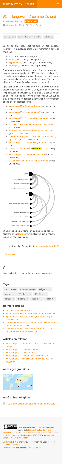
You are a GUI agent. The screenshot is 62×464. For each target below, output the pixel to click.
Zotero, (12, 59)
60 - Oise (39, 293)
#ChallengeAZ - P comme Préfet (24, 106)
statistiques (48, 37)
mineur (8, 298)
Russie (48, 298)
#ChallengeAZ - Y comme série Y (25, 112)
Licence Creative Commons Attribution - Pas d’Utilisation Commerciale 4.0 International (27, 431)
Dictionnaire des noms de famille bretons (28, 160)
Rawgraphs (22, 233)
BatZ (11, 56)
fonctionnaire (26, 289)
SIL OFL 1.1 (36, 447)
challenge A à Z (9, 37)
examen (8, 293)
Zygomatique (15, 62)
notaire (35, 298)
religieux (43, 289)
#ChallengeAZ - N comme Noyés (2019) (28, 142)
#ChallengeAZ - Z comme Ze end (29, 16)
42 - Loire (9, 289)
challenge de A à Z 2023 (47, 245)
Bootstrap (7, 441)
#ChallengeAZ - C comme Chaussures (27, 154)
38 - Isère (23, 293)
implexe (21, 298)
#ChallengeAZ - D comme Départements (28, 118)
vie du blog (37, 37)
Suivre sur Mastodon (19, 437)
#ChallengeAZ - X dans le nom (20, 352)
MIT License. (13, 444)
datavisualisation (24, 37)
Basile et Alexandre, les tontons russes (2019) (31, 124)
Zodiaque (13, 65)
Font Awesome (9, 447)
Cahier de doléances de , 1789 (28, 148)
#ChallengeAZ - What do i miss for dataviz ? (27, 355)
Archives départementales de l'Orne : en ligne (31, 130)
